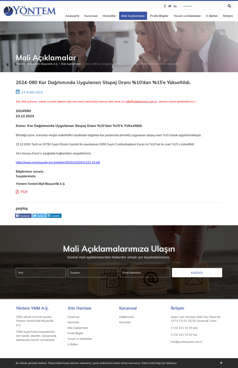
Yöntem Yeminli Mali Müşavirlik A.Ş (36, 64)
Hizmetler (109, 16)
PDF (24, 191)
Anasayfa (72, 16)
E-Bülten (212, 16)
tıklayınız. (171, 363)
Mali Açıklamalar (133, 16)
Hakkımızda (126, 317)
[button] (23, 216)
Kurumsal (90, 16)
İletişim (228, 16)
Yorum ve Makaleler (187, 16)
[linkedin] (175, 6)
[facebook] (165, 6)
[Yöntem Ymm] (30, 11)
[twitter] (169, 6)
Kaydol (197, 272)
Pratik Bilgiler (159, 16)
